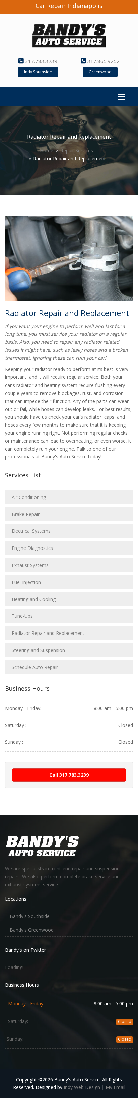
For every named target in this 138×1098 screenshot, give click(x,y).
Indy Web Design (82, 1087)
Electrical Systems (31, 531)
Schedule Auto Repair (35, 667)
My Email (115, 1087)
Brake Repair (26, 514)
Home (46, 150)
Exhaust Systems (30, 565)
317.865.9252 (103, 61)
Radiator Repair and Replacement (48, 633)
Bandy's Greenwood (31, 930)
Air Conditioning (29, 497)
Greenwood (100, 72)
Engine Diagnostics (32, 548)
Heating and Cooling (34, 599)
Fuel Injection (26, 582)
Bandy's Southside (29, 916)
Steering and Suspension (38, 650)
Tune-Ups (22, 616)
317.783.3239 (41, 61)
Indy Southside (38, 72)
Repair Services (76, 150)
